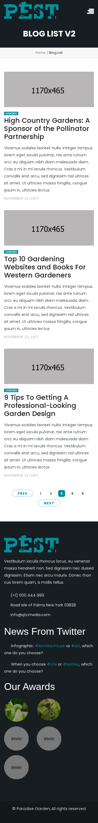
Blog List (56, 52)
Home (40, 52)
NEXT (49, 503)
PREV (22, 493)
